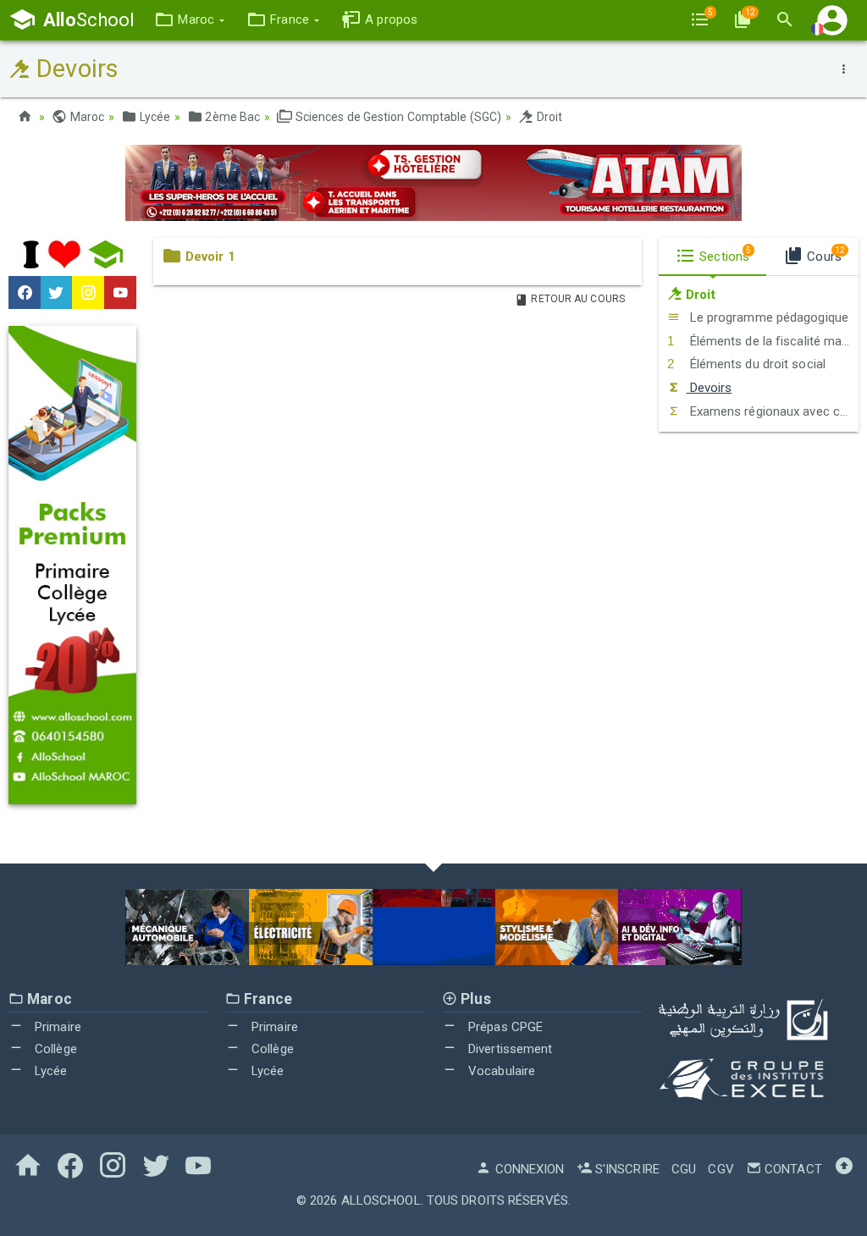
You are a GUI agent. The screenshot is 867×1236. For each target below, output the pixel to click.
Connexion (528, 1169)
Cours (824, 255)
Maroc (86, 117)
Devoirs (709, 387)
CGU (683, 1169)
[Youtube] (120, 293)
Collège (54, 1049)
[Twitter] (57, 293)
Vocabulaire (500, 1071)
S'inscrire (626, 1169)
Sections (723, 255)
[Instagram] (88, 293)
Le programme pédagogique (767, 317)
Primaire (56, 1027)
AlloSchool (381, 1200)
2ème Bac (231, 117)
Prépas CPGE (504, 1027)
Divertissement (509, 1049)
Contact (791, 1169)
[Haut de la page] (844, 1169)
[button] (189, 20)
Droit (548, 117)
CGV (720, 1169)
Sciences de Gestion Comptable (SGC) (397, 117)
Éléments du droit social (756, 364)
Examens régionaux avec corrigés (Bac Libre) (772, 411)
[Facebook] (24, 293)
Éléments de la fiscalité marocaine (772, 341)
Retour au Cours (576, 299)
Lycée (153, 117)
